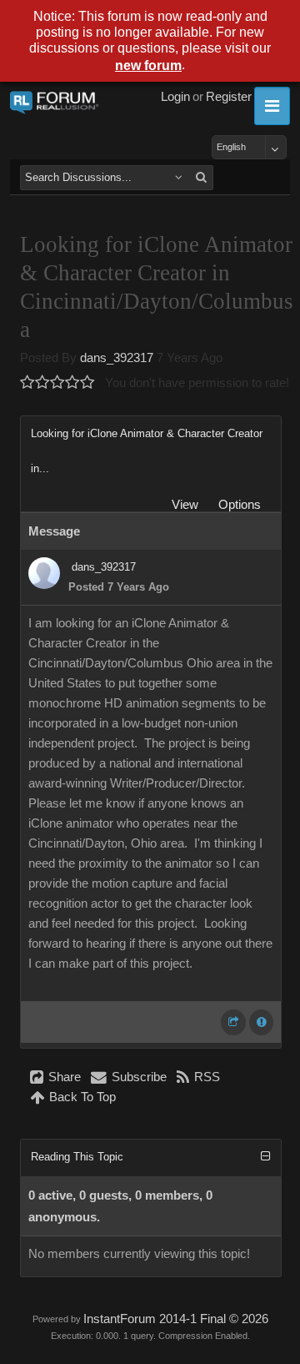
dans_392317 (116, 358)
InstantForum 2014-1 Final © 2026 (175, 1319)
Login (175, 96)
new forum (148, 65)
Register (229, 96)
